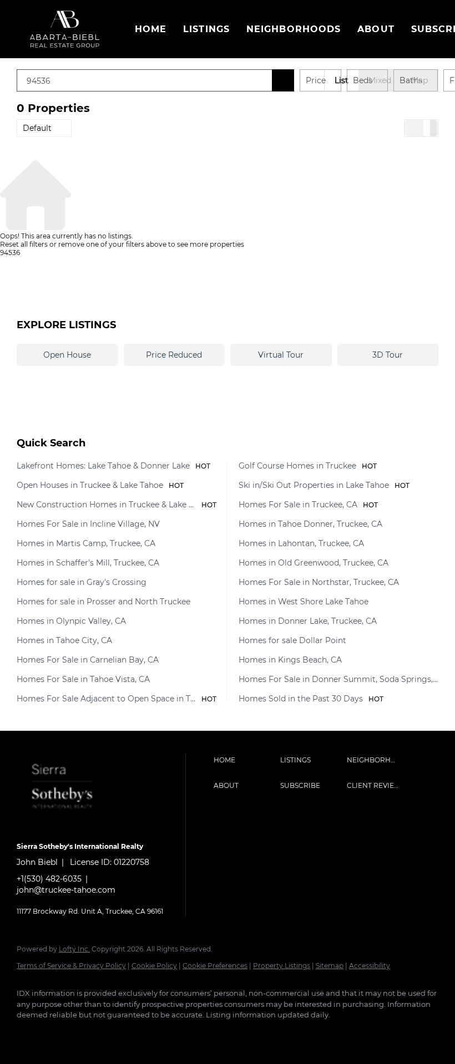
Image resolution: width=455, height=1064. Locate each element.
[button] (65, 29)
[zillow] (62, 1034)
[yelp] (94, 1034)
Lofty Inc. (74, 949)
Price (316, 80)
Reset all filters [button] (24, 244)
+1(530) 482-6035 (49, 879)
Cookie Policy (154, 965)
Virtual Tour (281, 355)
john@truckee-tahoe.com (66, 890)
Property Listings (281, 965)
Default (37, 128)
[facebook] (30, 1034)
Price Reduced (174, 355)
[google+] (158, 1034)
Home (150, 29)
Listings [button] (206, 29)
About (376, 29)
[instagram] (126, 1034)
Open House (67, 355)
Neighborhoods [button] (293, 29)
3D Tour (387, 355)
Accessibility (369, 965)
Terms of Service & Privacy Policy (71, 965)
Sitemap (329, 965)
